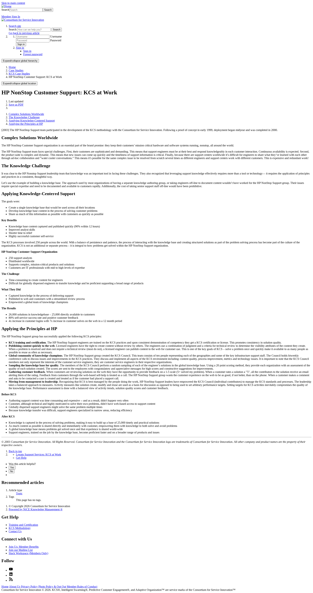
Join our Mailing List (21, 550)
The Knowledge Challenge (24, 117)
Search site (15, 26)
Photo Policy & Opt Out (52, 586)
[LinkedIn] (11, 575)
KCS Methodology (20, 528)
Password (55, 40)
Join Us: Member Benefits (24, 546)
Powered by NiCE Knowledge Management (35, 509)
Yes (12, 467)
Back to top (15, 451)
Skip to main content (13, 3)
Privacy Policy (29, 586)
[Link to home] (22, 19)
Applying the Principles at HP (26, 123)
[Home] (6, 6)
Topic (19, 493)
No (11, 471)
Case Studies (16, 70)
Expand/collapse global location (19, 83)
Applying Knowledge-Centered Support (32, 120)
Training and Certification (23, 524)
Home (12, 67)
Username (56, 36)
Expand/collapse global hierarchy (20, 60)
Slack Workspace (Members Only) (28, 553)
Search (5, 9)
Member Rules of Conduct (82, 586)
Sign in (21, 44)
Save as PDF (16, 104)
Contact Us (15, 531)
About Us (14, 586)
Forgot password (32, 54)
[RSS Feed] (11, 580)
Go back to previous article (24, 33)
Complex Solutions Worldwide (26, 114)
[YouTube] (11, 570)
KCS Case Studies (19, 73)
